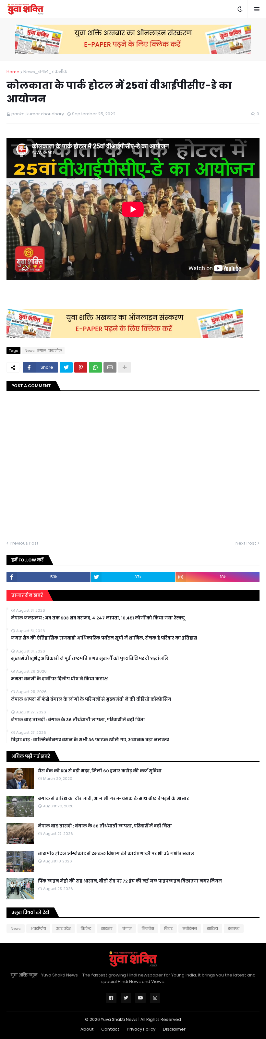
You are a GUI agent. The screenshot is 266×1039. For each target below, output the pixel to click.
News (15, 928)
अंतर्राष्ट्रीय (38, 928)
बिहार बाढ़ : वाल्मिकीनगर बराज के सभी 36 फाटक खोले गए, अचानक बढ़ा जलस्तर (90, 740)
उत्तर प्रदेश (63, 928)
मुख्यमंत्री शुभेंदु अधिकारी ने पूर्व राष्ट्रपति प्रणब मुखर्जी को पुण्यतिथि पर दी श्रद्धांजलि (89, 659)
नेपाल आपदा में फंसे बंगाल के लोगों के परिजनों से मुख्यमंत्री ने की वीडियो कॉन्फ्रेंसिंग (91, 699)
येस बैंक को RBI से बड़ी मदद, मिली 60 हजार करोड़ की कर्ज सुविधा (100, 771)
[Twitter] (66, 367)
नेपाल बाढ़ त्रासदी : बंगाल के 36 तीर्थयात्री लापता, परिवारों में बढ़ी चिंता (78, 720)
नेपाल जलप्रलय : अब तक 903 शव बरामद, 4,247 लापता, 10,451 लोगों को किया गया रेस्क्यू (98, 618)
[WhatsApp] (95, 367)
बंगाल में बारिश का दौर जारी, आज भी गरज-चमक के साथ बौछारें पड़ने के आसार (113, 799)
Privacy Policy (141, 1029)
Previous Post (24, 543)
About (87, 1029)
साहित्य (212, 928)
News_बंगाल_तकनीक (45, 72)
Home (12, 72)
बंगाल (127, 928)
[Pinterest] (80, 367)
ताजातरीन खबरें (27, 595)
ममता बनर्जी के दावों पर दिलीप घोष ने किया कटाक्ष (59, 679)
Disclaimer (174, 1029)
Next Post (246, 543)
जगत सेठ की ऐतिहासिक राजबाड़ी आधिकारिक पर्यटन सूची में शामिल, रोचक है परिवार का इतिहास (104, 638)
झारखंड (106, 928)
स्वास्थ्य (233, 928)
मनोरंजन (190, 928)
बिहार (168, 928)
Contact (110, 1029)
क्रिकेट (86, 928)
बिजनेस (148, 928)
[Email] (109, 367)
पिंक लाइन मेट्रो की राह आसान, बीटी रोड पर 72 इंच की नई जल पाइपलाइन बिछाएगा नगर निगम (130, 881)
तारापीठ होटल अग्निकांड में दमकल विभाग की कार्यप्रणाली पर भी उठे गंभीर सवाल (116, 854)
